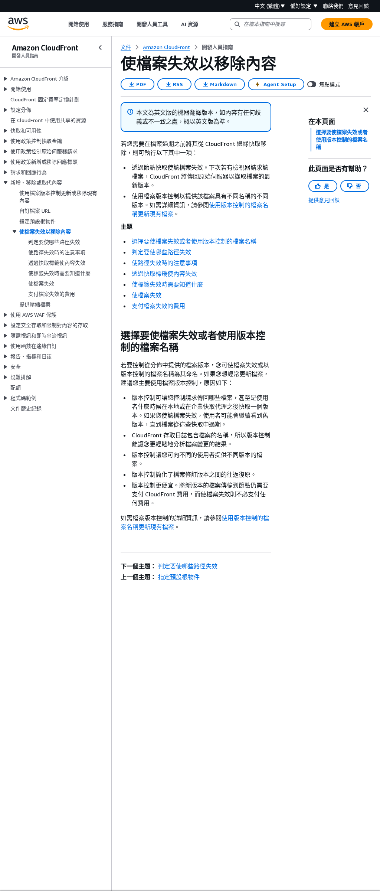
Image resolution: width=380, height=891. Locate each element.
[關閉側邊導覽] (100, 47)
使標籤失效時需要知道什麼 (167, 284)
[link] (217, 47)
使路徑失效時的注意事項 (164, 263)
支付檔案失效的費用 (158, 306)
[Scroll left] (62, 24)
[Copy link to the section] (114, 335)
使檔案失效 (146, 295)
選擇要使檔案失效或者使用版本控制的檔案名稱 (194, 241)
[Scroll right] (203, 24)
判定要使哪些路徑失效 (161, 252)
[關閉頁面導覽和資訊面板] (366, 110)
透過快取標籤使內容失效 (164, 273)
